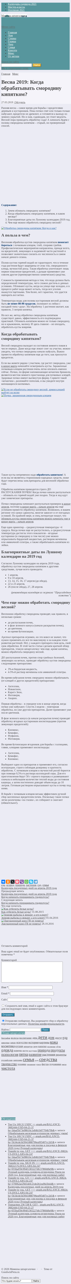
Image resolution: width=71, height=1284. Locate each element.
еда (3, 885)
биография (5, 1038)
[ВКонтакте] (3, 882)
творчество (9, 1064)
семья (45, 885)
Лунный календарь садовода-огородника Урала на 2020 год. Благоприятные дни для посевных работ (36, 1173)
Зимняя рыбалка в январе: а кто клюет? (23, 917)
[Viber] (22, 882)
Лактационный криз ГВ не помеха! (21, 923)
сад (39, 885)
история (33, 1042)
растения (31, 885)
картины (44, 1042)
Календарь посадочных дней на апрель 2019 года (29, 888)
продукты (58, 1050)
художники (55, 1064)
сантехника (17, 1060)
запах (13, 1042)
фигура (45, 1064)
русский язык (7, 1060)
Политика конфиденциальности (46, 1023)
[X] (13, 882)
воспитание (25, 1038)
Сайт (4, 999)
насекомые (51, 1047)
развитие (35, 1054)
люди (35, 1046)
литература (28, 1046)
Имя (4, 987)
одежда (7, 1050)
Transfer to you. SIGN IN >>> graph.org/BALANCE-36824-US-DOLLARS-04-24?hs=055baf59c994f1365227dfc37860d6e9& (36, 1166)
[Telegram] (36, 882)
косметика (8, 1046)
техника (22, 1064)
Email (5, 993)
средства (48, 1059)
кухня (19, 1046)
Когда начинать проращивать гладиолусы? (25, 897)
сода (36, 1060)
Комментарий (9, 960)
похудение (33, 1051)
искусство (22, 1042)
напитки (42, 1046)
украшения (31, 1064)
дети (42, 1037)
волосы (15, 1038)
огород (10, 885)
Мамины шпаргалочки (14, 15)
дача (34, 1037)
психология (9, 1054)
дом (51, 1037)
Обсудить (19, 102)
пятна (23, 1054)
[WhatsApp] (26, 882)
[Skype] (31, 882)
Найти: (5, 1029)
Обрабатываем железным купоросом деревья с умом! (38, 1133)
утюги (38, 1064)
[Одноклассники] (8, 882)
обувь (58, 1047)
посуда (25, 1050)
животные (5, 1043)
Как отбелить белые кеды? (16, 911)
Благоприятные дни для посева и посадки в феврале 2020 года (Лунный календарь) (37, 1147)
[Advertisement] (35, 165)
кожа (54, 1042)
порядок (18, 1050)
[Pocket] (17, 882)
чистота (8, 1068)
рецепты (61, 1054)
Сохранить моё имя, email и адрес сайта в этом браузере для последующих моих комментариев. (34, 1007)
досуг (58, 1037)
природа (20, 885)
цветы (64, 1064)
